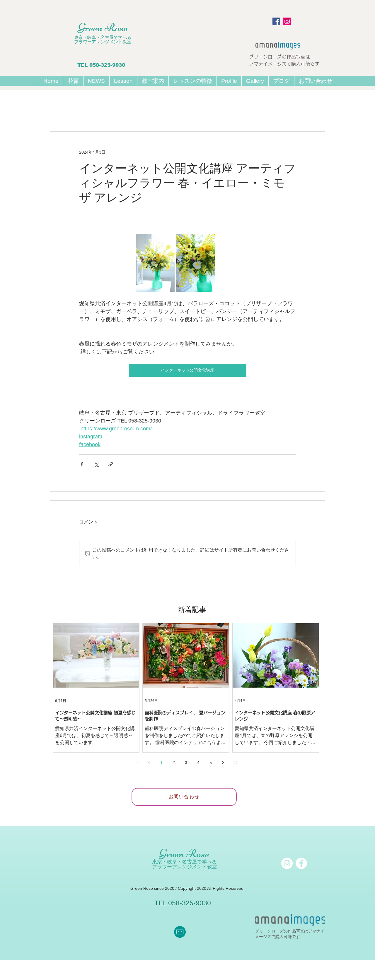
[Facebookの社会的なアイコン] (276, 21)
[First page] (137, 762)
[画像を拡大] (155, 263)
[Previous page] (149, 762)
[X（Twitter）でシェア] (96, 464)
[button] (123, 81)
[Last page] (235, 762)
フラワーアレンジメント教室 (102, 41)
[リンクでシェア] (110, 464)
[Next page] (223, 762)
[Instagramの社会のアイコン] (287, 21)
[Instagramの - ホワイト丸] (287, 863)
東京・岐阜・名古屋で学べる (102, 37)
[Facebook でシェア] (82, 464)
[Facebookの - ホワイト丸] (301, 863)
